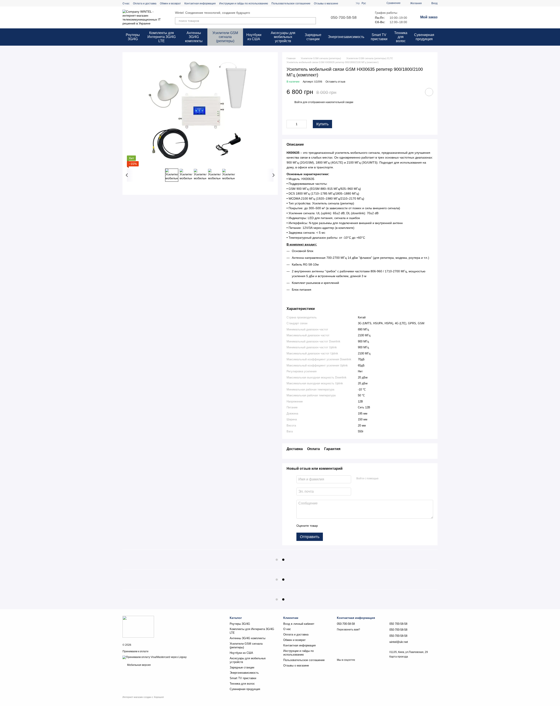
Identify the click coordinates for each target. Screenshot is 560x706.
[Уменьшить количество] (290, 124)
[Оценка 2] (332, 525)
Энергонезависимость (346, 37)
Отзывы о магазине (326, 3)
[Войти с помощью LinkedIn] (397, 478)
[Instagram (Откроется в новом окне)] (344, 3)
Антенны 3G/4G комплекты (194, 37)
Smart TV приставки (379, 37)
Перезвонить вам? (348, 629)
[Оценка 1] (325, 525)
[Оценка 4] (346, 525)
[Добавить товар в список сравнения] (417, 92)
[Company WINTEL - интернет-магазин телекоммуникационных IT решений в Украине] (138, 626)
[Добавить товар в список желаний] (429, 92)
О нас (126, 3)
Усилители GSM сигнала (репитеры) (225, 37)
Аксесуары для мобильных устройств (283, 37)
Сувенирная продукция (424, 37)
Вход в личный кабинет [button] (298, 623)
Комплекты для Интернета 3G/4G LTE (161, 37)
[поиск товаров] (312, 20)
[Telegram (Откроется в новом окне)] (349, 3)
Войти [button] (298, 102)
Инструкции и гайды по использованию (243, 3)
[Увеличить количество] (303, 124)
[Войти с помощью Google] (390, 478)
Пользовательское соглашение (290, 3)
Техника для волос (400, 37)
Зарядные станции (313, 37)
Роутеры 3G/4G (133, 37)
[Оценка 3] (339, 525)
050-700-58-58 (344, 17)
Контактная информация (200, 3)
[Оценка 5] (353, 525)
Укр (358, 3)
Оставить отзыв (335, 81)
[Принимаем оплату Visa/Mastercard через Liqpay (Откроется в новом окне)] (154, 657)
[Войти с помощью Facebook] (383, 478)
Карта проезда (398, 656)
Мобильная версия (138, 664)
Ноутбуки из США (253, 37)
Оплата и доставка (144, 3)
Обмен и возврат (170, 3)
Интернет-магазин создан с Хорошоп (143, 697)
